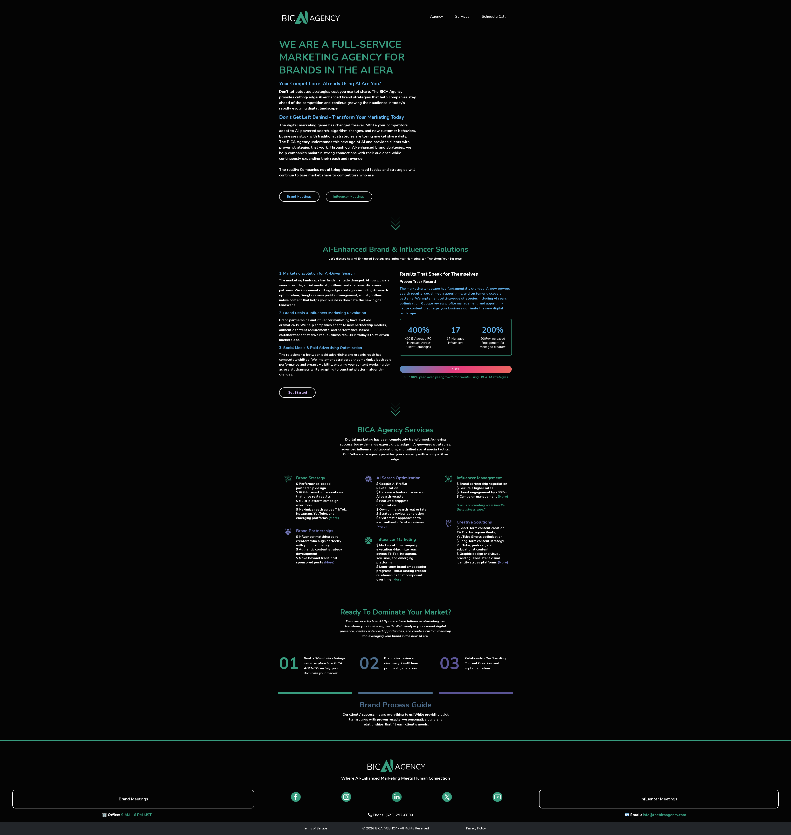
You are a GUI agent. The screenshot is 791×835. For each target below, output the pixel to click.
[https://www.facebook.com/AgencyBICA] (296, 797)
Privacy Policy (476, 828)
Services (462, 16)
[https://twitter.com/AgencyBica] (447, 797)
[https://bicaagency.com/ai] (310, 16)
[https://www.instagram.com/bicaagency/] (346, 797)
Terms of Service (315, 828)
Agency (436, 16)
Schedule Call (494, 16)
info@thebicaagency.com (664, 814)
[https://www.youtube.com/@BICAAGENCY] (497, 797)
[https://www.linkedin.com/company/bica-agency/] (396, 797)
